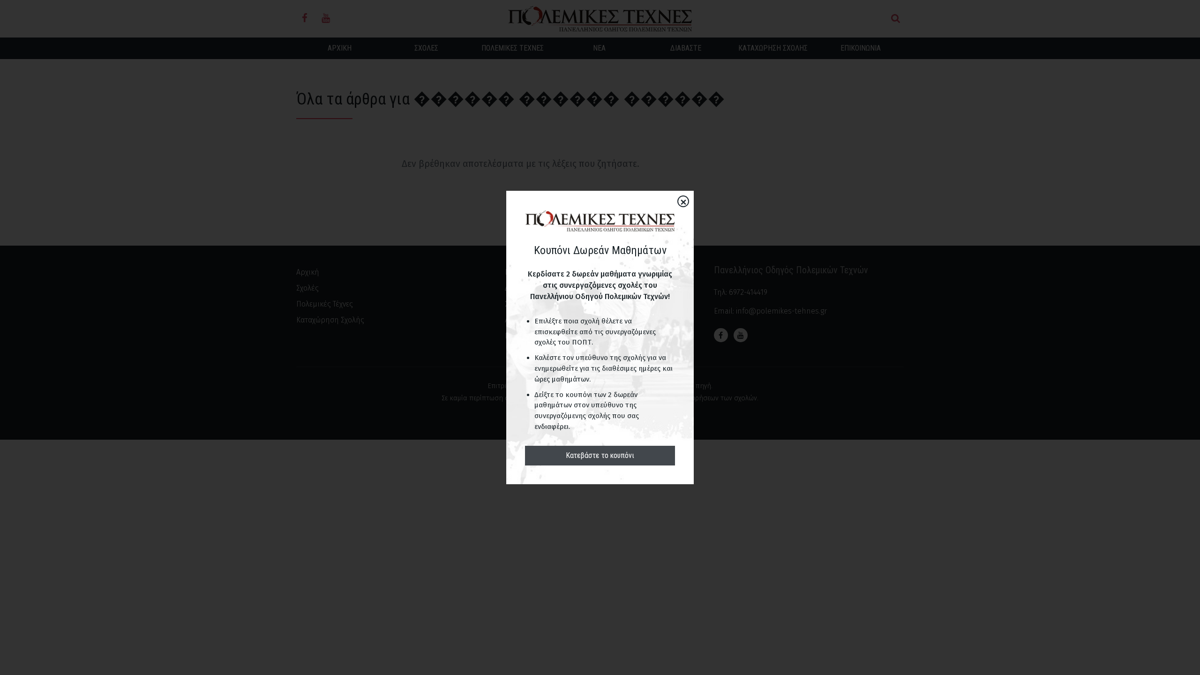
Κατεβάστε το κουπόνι (600, 455)
